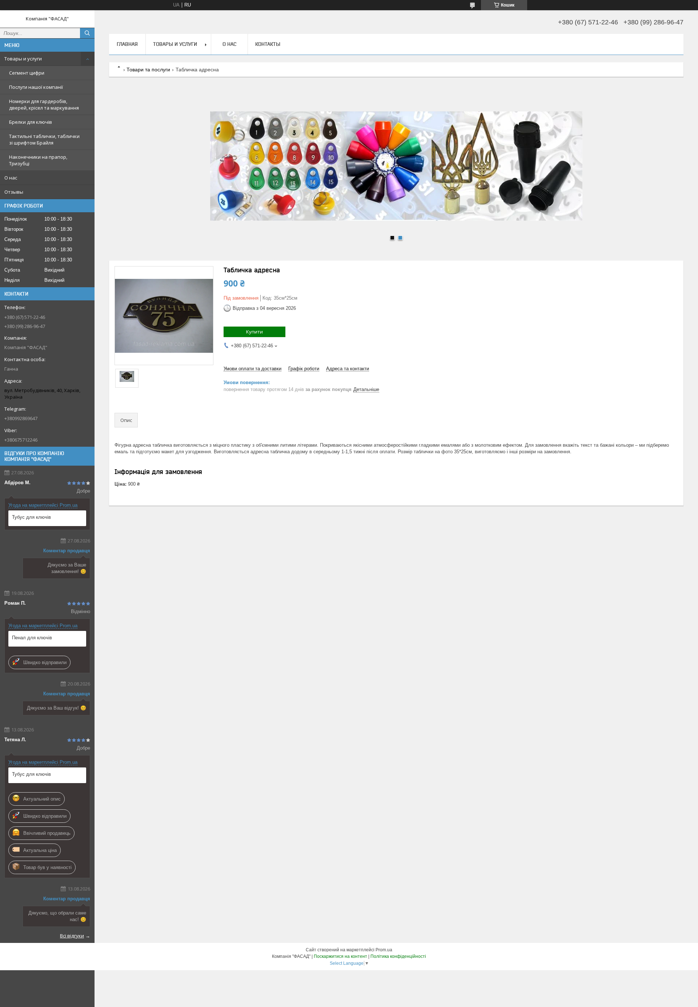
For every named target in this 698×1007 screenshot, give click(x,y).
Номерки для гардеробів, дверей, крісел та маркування (44, 104)
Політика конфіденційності (398, 956)
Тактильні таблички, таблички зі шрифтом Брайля (44, 139)
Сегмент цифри (26, 73)
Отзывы (13, 192)
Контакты (267, 44)
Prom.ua (384, 949)
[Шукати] (87, 33)
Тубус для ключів (31, 517)
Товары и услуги (23, 58)
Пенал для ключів (32, 637)
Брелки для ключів (30, 122)
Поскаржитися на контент (340, 956)
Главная (127, 44)
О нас (10, 177)
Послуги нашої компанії (36, 87)
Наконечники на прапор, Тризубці (38, 160)
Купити (254, 331)
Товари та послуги (148, 69)
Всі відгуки (72, 935)
